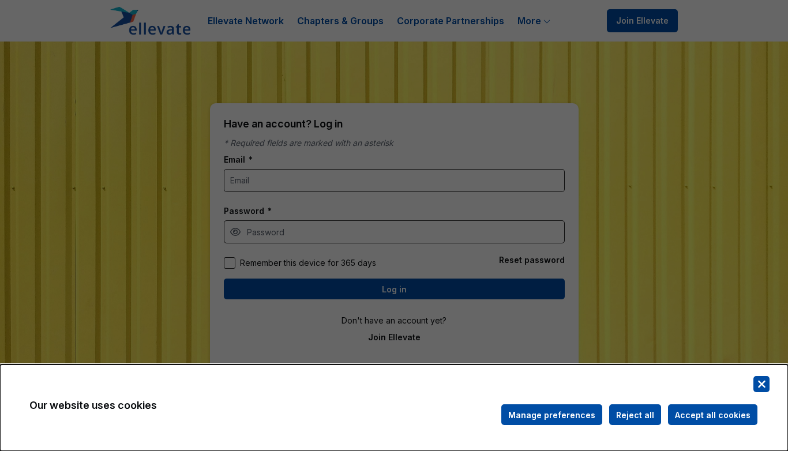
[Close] (761, 384)
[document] (394, 407)
